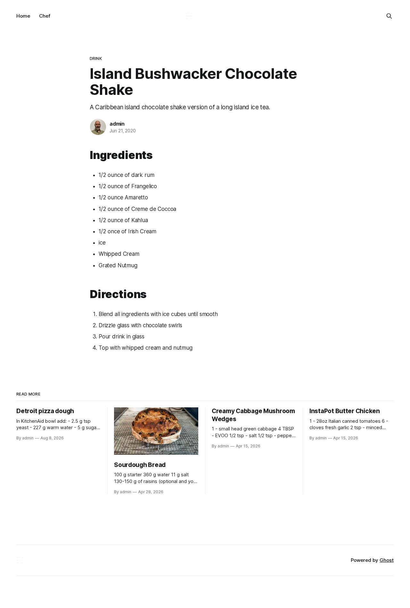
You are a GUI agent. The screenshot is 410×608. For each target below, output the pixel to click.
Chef (44, 16)
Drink (96, 58)
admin (117, 124)
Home (23, 16)
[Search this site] (389, 16)
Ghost (387, 560)
